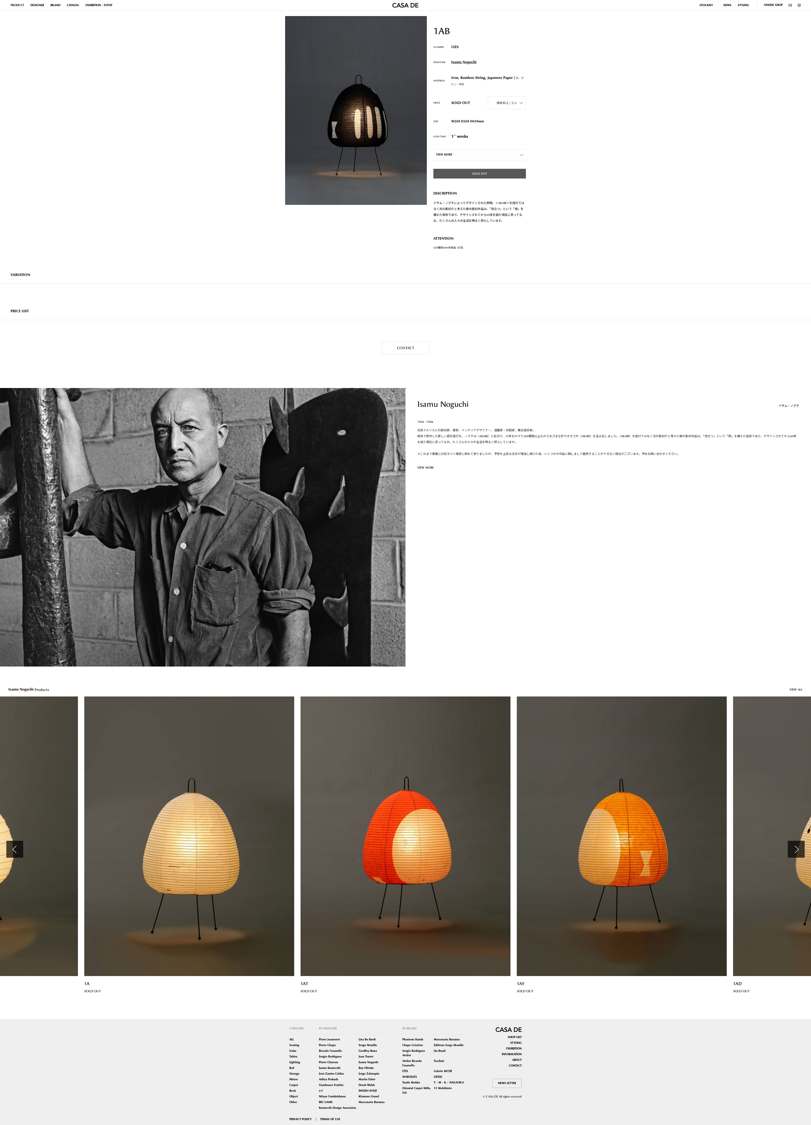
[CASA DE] (405, 4)
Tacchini (439, 1061)
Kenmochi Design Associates (337, 1108)
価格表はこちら (507, 103)
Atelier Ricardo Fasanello (412, 1063)
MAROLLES (409, 1077)
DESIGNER (37, 5)
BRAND (55, 5)
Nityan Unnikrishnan (332, 1096)
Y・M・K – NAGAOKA (449, 1082)
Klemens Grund (369, 1096)
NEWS (727, 5)
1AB (521, 983)
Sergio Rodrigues (330, 1057)
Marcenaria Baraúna (372, 1102)
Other (293, 1102)
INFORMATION (512, 1054)
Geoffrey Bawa (368, 1051)
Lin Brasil (440, 1051)
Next (796, 849)
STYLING (743, 5)
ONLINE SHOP (773, 5)
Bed (291, 1068)
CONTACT (405, 347)
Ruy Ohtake (366, 1068)
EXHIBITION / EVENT (99, 5)
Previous (14, 849)
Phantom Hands (412, 1039)
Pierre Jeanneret (329, 1039)
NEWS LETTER (507, 1083)
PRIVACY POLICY (300, 1119)
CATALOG (73, 5)
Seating (294, 1045)
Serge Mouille (368, 1045)
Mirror (293, 1079)
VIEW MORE (425, 467)
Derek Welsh (367, 1085)
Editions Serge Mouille (449, 1045)
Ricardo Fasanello (330, 1051)
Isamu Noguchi (463, 62)
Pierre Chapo (327, 1045)
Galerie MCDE (443, 1071)
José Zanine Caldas (331, 1074)
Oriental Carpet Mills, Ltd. (416, 1090)
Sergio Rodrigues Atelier (413, 1053)
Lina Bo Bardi (367, 1039)
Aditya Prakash (328, 1079)
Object (293, 1096)
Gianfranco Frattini (331, 1085)
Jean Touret (366, 1057)
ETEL (405, 1071)
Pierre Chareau (328, 1062)
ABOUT (517, 1060)
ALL (291, 1039)
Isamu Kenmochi (329, 1068)
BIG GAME (326, 1102)
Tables (293, 1057)
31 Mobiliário (443, 1088)
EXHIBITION (514, 1049)
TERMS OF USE (330, 1119)
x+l (321, 1091)
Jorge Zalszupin (369, 1074)
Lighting (294, 1062)
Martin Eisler (367, 1079)
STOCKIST (706, 5)
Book (292, 1091)
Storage (294, 1074)
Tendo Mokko (411, 1082)
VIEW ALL (796, 689)
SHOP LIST (515, 1037)
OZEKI (438, 1077)
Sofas (292, 1051)
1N (736, 983)
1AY (88, 983)
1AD (305, 983)
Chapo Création (412, 1045)
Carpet (293, 1085)
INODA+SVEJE (368, 1091)
